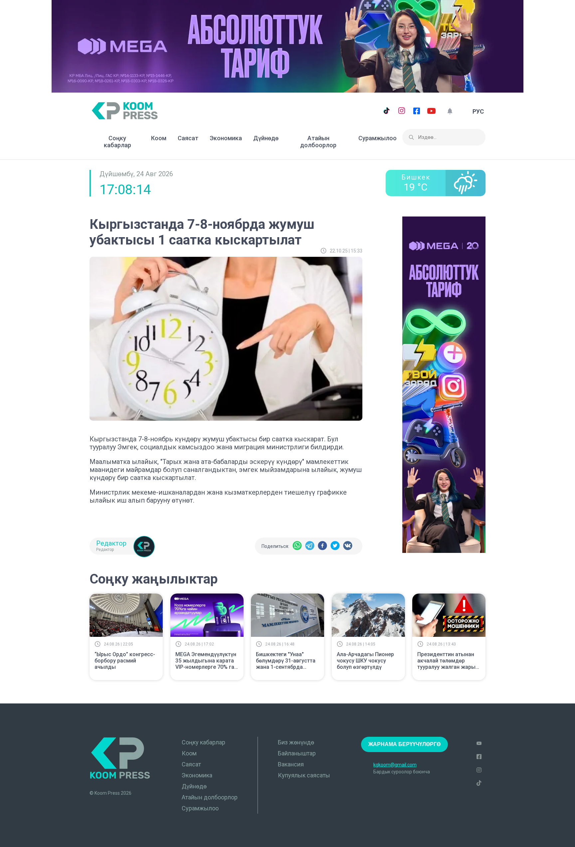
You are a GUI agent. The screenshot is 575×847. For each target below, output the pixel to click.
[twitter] (335, 546)
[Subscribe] (449, 111)
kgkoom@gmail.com (395, 764)
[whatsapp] (297, 546)
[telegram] (309, 546)
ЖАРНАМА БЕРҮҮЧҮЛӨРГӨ (404, 744)
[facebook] (322, 546)
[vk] (347, 546)
